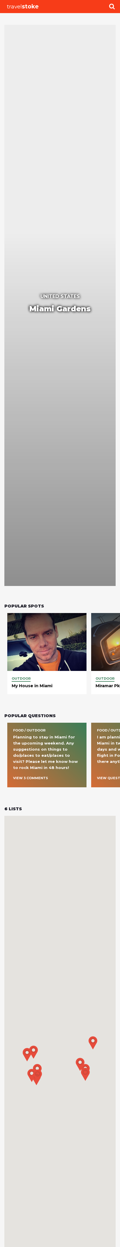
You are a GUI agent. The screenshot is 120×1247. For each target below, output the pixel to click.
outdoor (21, 678)
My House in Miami (32, 685)
